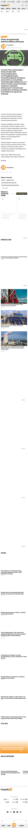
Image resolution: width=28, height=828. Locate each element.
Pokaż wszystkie (5, 188)
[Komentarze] (14, 821)
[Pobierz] (21, 47)
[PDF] (10, 172)
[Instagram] (20, 812)
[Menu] (26, 5)
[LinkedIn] (14, 812)
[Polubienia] (2, 821)
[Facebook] (7, 812)
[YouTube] (17, 812)
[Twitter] (10, 812)
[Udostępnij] (26, 821)
